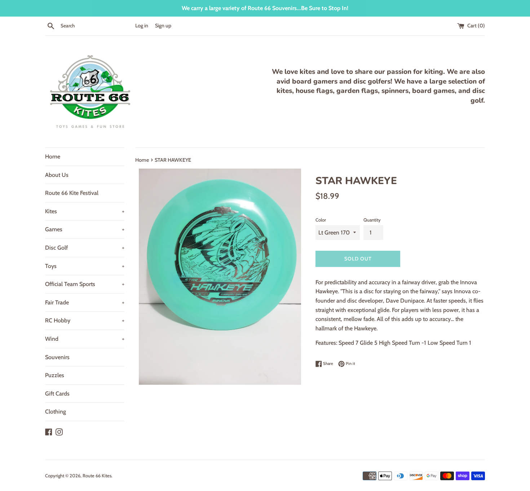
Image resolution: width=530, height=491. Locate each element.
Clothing (55, 411)
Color (320, 220)
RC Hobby (84, 320)
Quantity (372, 220)
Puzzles (54, 375)
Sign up (163, 25)
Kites (84, 211)
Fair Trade (84, 302)
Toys (84, 266)
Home (52, 156)
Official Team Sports (84, 284)
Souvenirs (57, 357)
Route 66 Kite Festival (71, 192)
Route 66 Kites (97, 475)
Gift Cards (57, 393)
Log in (141, 25)
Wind (84, 338)
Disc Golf (84, 247)
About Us (57, 174)
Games (84, 229)
